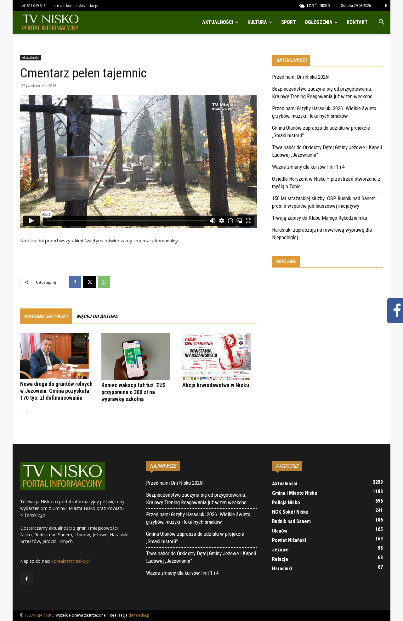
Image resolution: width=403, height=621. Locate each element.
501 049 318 (36, 5)
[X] (89, 282)
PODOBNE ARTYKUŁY (46, 316)
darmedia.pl (139, 615)
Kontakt (357, 22)
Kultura (257, 22)
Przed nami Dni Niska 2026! (301, 77)
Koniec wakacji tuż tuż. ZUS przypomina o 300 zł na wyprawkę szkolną (133, 392)
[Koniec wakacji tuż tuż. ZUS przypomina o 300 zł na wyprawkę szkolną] (138, 356)
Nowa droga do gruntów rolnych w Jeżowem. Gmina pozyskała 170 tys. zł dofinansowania (56, 391)
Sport (288, 22)
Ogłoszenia (318, 22)
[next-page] (26, 412)
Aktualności (217, 22)
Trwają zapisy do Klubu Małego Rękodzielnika (319, 218)
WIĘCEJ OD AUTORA (97, 316)
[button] (381, 23)
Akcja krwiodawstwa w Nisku (215, 385)
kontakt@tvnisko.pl (82, 5)
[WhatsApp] (104, 282)
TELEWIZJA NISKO (39, 615)
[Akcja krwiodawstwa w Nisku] (219, 356)
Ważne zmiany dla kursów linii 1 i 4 (308, 167)
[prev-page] (21, 412)
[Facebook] (385, 5)
